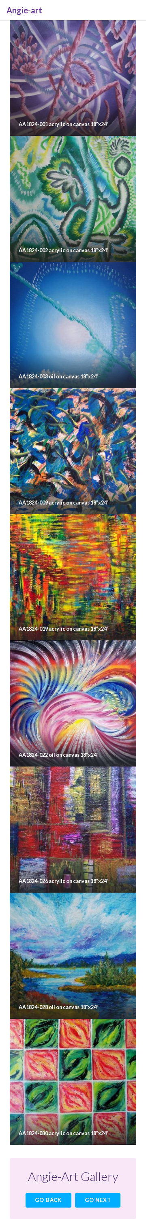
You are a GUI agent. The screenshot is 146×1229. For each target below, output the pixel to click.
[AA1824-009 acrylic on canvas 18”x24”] (73, 451)
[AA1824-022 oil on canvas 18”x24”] (73, 703)
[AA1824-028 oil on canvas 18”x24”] (73, 956)
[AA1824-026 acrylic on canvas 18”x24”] (73, 830)
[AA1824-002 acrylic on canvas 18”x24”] (73, 199)
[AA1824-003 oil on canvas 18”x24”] (73, 325)
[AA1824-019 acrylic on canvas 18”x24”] (73, 577)
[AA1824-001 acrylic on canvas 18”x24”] (73, 73)
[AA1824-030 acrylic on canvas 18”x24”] (73, 1082)
